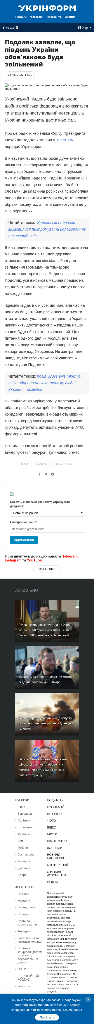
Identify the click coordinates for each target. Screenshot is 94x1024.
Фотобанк (36, 17)
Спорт (21, 875)
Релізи (52, 882)
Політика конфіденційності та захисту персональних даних (29, 955)
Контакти (23, 900)
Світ (20, 841)
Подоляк (41, 464)
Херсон (25, 464)
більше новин (47, 569)
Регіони (22, 847)
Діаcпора (23, 868)
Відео (51, 827)
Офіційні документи (56, 873)
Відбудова (24, 813)
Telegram (70, 556)
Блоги (52, 834)
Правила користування (27, 922)
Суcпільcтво (26, 854)
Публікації (55, 807)
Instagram (13, 560)
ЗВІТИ (21, 969)
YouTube (34, 560)
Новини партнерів (55, 856)
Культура (23, 861)
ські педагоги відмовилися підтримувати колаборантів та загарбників (47, 229)
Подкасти (55, 800)
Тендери (23, 931)
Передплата (26, 907)
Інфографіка (57, 841)
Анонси (70, 17)
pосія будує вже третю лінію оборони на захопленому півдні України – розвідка (44, 383)
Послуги (21, 17)
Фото (51, 820)
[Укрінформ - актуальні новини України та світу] (47, 7)
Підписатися (24, 540)
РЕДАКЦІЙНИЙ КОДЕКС (28, 977)
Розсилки (23, 986)
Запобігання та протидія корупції (29, 939)
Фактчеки (24, 834)
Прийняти (47, 1017)
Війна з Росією (63, 464)
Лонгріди (54, 848)
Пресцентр (54, 17)
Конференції (57, 865)
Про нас (23, 893)
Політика (23, 820)
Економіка (24, 827)
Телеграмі (65, 140)
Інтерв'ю (54, 814)
